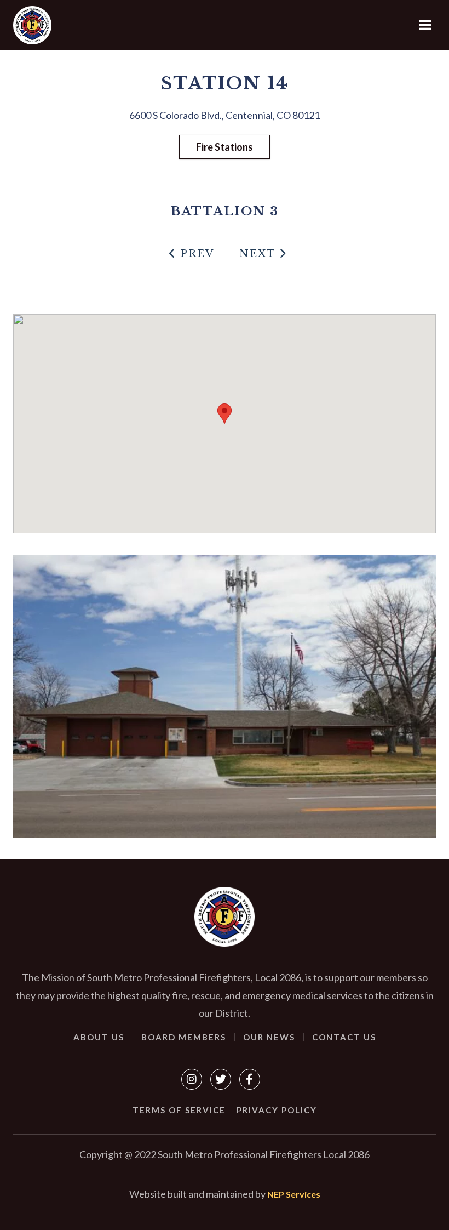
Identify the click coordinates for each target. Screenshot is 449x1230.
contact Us (344, 1037)
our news (269, 1037)
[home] (32, 25)
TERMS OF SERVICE (179, 1110)
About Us (98, 1037)
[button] (425, 25)
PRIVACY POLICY (277, 1110)
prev (191, 254)
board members (183, 1037)
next (262, 254)
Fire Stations (224, 147)
